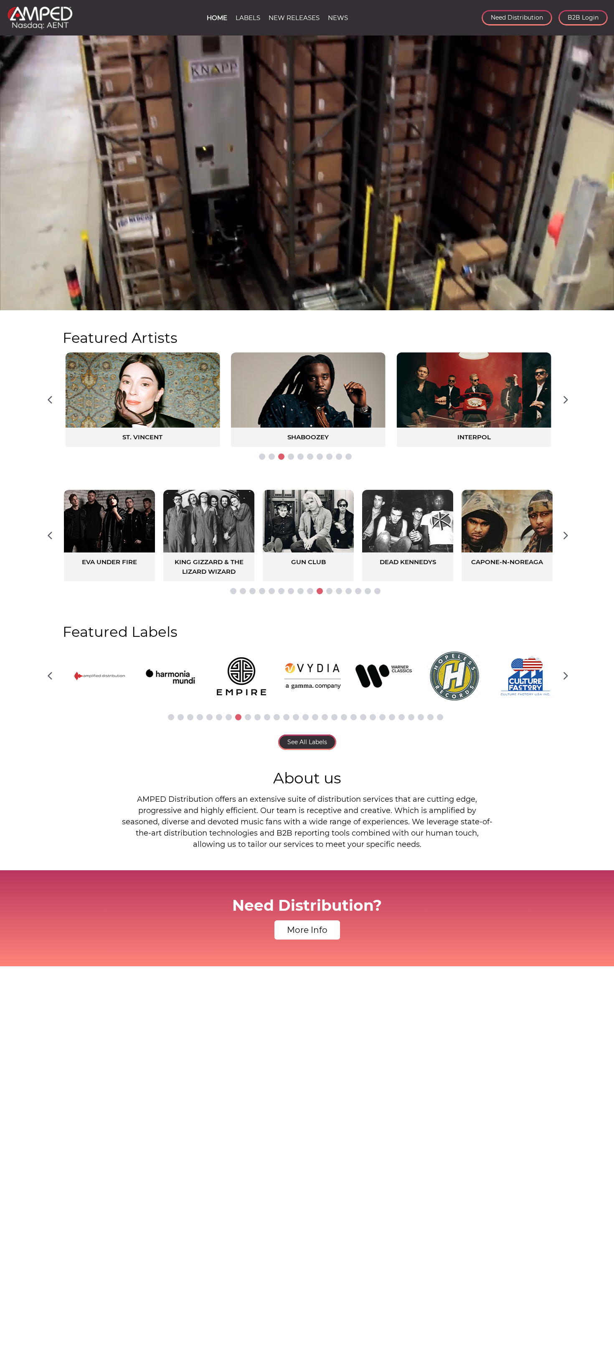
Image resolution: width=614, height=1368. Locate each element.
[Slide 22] (373, 717)
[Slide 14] (358, 591)
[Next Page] (565, 399)
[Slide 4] (291, 456)
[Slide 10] (348, 456)
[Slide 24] (392, 717)
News (338, 18)
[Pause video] (14, 302)
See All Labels (307, 742)
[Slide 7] (320, 456)
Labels (248, 18)
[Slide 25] (401, 717)
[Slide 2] (272, 456)
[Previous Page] (49, 399)
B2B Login (583, 17)
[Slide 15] (368, 591)
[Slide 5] (300, 456)
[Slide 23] (382, 717)
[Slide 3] (281, 456)
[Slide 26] (411, 717)
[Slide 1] (262, 456)
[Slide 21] (363, 717)
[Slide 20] (353, 717)
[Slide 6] (310, 456)
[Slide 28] (430, 717)
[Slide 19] (344, 717)
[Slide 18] (334, 717)
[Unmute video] (599, 302)
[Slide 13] (348, 591)
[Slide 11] (329, 591)
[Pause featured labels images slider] (307, 671)
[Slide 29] (440, 717)
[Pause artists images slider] (307, 531)
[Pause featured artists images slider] (307, 389)
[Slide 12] (339, 591)
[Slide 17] (325, 717)
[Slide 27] (421, 717)
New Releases (294, 18)
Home (217, 18)
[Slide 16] (377, 591)
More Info (307, 930)
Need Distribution (517, 17)
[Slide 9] (339, 456)
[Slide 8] (329, 456)
